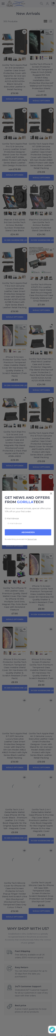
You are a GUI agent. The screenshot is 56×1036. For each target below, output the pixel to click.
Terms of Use (32, 539)
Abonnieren (28, 532)
